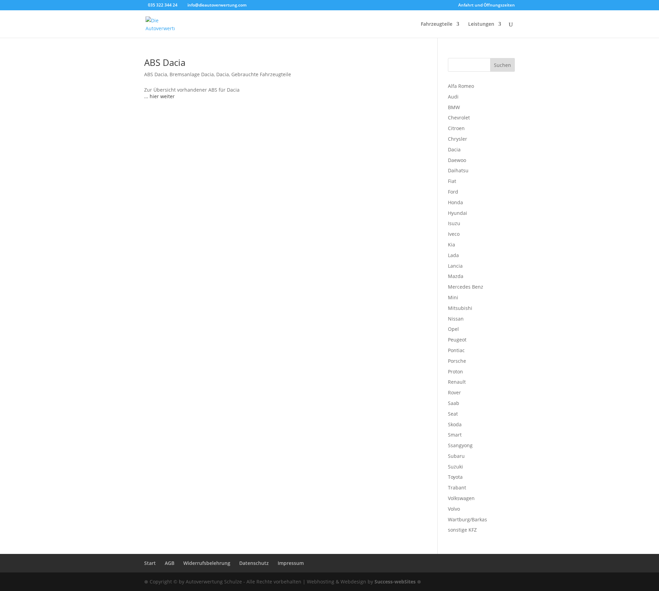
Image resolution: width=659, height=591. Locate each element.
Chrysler (457, 139)
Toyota (455, 477)
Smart (455, 434)
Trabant (457, 487)
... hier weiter (159, 96)
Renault (457, 382)
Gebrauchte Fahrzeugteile (261, 74)
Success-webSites (395, 581)
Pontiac (456, 350)
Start (150, 563)
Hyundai (457, 213)
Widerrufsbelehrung (206, 563)
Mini (453, 297)
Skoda (455, 424)
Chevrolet (459, 117)
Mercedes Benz (465, 286)
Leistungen (481, 24)
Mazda (455, 276)
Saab (453, 403)
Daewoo (457, 160)
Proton (455, 371)
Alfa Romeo (461, 86)
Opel (453, 329)
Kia (451, 244)
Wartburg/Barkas (467, 519)
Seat (453, 413)
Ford (453, 191)
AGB (169, 563)
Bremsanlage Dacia (192, 74)
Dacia (222, 74)
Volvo (454, 509)
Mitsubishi (460, 308)
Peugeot (457, 339)
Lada (453, 255)
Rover (454, 392)
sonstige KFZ (462, 529)
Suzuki (455, 466)
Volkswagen (461, 498)
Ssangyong (460, 445)
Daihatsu (458, 170)
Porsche (457, 361)
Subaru (456, 456)
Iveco (454, 234)
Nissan (456, 318)
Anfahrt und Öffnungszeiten (486, 5)
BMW (454, 107)
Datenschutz (254, 563)
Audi (453, 96)
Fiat (452, 181)
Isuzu (454, 223)
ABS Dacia (164, 62)
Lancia (455, 266)
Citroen (456, 128)
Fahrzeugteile (436, 24)
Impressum (291, 563)
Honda (455, 202)
